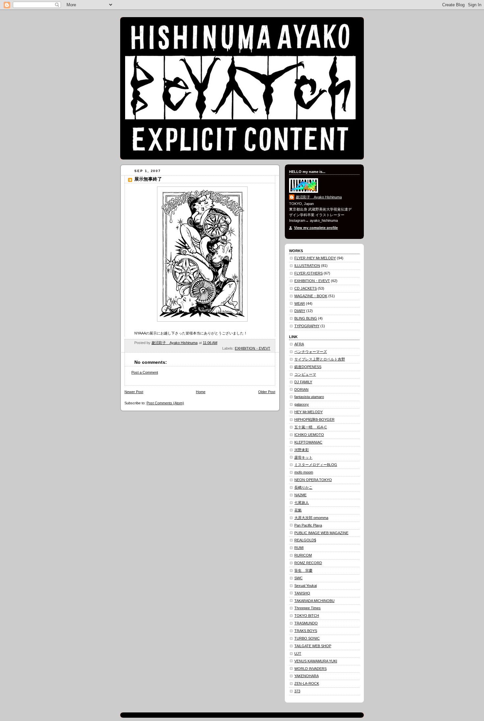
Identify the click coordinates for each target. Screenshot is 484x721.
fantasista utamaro (309, 397)
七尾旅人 (301, 503)
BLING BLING (305, 318)
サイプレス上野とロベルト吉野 (319, 359)
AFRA (299, 344)
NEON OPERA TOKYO (313, 480)
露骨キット (303, 457)
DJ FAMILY (303, 382)
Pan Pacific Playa (308, 525)
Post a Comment (144, 372)
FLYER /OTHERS (308, 273)
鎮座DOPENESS (307, 367)
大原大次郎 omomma (311, 518)
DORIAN (301, 389)
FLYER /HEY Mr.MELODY (315, 258)
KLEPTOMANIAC (308, 442)
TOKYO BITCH (306, 616)
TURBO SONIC (307, 638)
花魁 (298, 510)
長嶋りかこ (303, 487)
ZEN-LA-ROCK (306, 683)
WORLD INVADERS (310, 669)
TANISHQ (302, 593)
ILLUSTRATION (307, 266)
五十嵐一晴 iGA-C (310, 427)
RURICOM (303, 555)
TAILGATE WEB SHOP (312, 646)
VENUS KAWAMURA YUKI (315, 661)
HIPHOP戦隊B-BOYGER (314, 419)
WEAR (299, 303)
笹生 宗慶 (303, 570)
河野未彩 (301, 450)
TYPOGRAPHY (306, 326)
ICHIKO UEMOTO (309, 435)
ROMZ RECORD (308, 563)
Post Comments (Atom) (165, 403)
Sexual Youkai (305, 586)
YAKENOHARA (306, 676)
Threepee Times (307, 608)
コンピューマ (305, 374)
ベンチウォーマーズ (310, 352)
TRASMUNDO (306, 623)
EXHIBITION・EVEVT (252, 348)
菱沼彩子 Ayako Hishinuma (319, 197)
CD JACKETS (305, 288)
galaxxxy (301, 404)
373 (297, 691)
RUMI (299, 548)
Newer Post (133, 392)
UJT (297, 653)
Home (200, 392)
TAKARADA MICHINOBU (314, 601)
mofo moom (303, 472)
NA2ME (300, 495)
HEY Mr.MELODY (308, 412)
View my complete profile (316, 228)
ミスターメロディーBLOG (315, 465)
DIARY (299, 311)
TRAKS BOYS (305, 631)
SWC (298, 578)
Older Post (266, 392)
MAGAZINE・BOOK (310, 296)
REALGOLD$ (305, 540)
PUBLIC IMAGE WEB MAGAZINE (321, 533)
